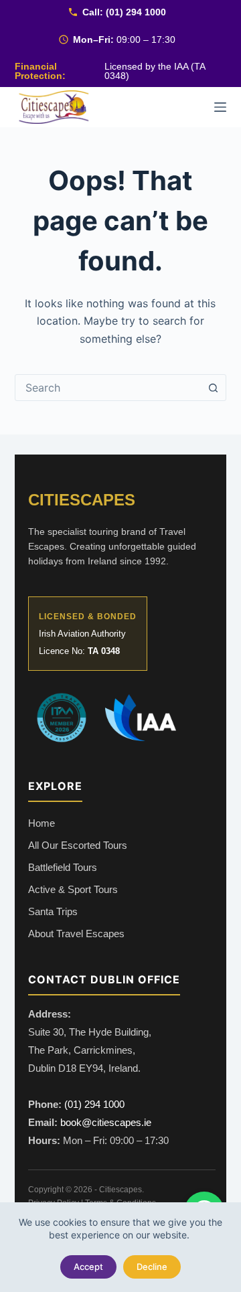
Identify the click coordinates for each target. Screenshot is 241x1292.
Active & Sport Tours (73, 889)
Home (41, 823)
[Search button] (213, 387)
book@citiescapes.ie (105, 1122)
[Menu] (220, 107)
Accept (88, 1266)
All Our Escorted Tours (77, 845)
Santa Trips (53, 911)
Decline (152, 1266)
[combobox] (108, 387)
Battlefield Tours (62, 867)
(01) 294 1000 (136, 12)
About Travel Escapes (76, 933)
